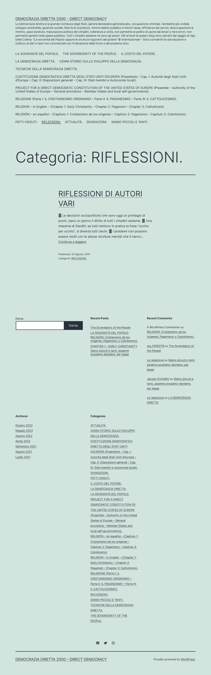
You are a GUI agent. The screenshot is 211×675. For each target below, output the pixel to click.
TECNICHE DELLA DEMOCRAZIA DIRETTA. (46, 69)
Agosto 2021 (23, 451)
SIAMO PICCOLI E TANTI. (129, 122)
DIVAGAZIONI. (97, 122)
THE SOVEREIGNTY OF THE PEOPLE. (90, 54)
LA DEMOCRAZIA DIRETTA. (35, 61)
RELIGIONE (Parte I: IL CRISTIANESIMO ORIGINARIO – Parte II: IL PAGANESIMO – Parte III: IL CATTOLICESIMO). (96, 99)
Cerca (19, 318)
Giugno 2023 (23, 425)
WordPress (188, 659)
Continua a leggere (72, 242)
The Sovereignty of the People (110, 327)
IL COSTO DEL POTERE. (138, 54)
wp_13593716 (155, 346)
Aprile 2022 (22, 441)
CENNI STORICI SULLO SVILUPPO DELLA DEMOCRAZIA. (100, 61)
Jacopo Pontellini (158, 378)
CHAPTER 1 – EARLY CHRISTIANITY (114, 346)
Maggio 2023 (24, 430)
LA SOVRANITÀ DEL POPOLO (110, 332)
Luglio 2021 (22, 457)
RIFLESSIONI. (51, 122)
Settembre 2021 (25, 446)
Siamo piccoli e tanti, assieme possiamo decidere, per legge (110, 352)
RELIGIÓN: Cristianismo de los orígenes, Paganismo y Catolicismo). (114, 339)
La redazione (155, 360)
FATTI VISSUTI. (26, 122)
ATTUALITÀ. (74, 122)
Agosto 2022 (23, 436)
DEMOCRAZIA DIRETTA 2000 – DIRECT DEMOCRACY (61, 659)
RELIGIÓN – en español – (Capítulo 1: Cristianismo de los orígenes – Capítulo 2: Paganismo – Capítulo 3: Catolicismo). (101, 114)
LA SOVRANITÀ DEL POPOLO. (37, 54)
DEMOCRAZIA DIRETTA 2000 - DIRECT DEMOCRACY (61, 19)
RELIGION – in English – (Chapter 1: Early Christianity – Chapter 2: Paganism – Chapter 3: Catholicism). (90, 107)
